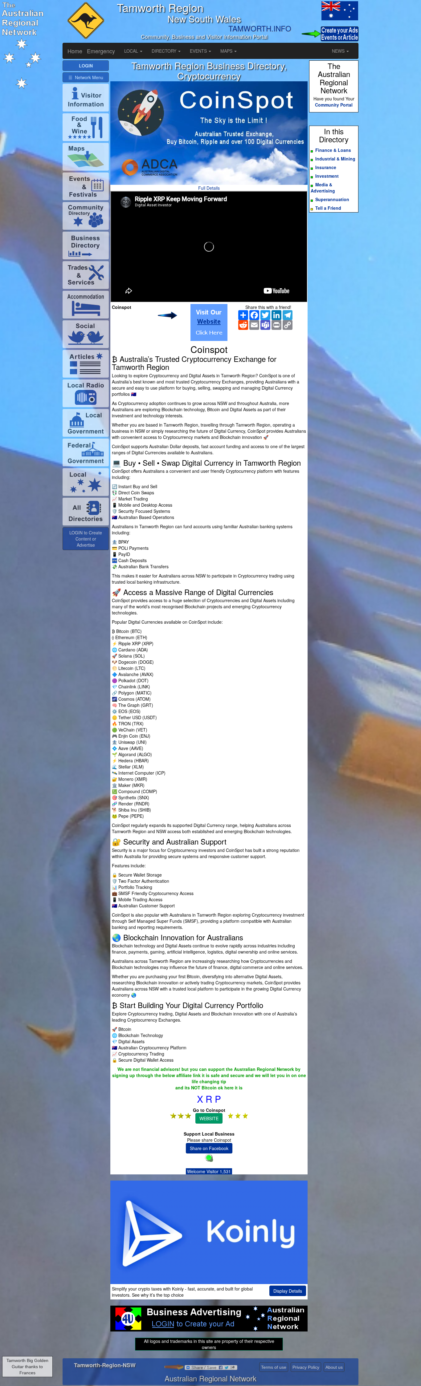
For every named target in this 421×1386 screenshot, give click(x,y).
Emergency (101, 51)
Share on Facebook (209, 1148)
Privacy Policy (305, 1367)
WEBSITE (209, 1118)
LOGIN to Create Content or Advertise (85, 538)
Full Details (209, 188)
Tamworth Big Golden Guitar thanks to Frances (27, 1366)
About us (334, 1367)
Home (74, 51)
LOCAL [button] (131, 51)
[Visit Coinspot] (208, 322)
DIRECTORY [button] (165, 51)
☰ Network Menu (85, 77)
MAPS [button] (227, 51)
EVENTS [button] (199, 51)
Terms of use (273, 1367)
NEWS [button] (339, 51)
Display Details (287, 1291)
